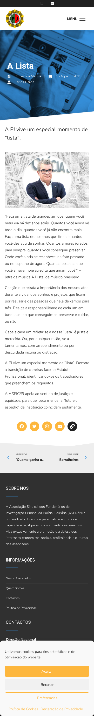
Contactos (13, 598)
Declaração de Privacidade (61, 709)
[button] (22, 426)
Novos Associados (18, 578)
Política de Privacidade (21, 608)
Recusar (47, 684)
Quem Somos (15, 588)
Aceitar (47, 671)
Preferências (47, 698)
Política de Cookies (23, 709)
